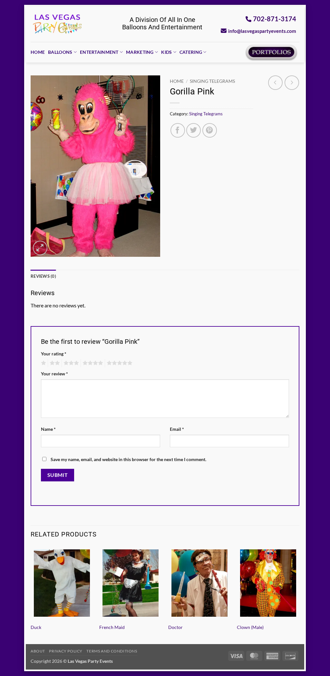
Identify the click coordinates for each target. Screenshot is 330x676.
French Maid (112, 627)
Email (177, 429)
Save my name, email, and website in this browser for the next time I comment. (128, 459)
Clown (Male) (250, 627)
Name (48, 429)
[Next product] (275, 82)
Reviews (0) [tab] (43, 276)
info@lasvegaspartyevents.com (262, 31)
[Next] (299, 594)
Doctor (175, 627)
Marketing (140, 52)
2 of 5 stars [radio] (54, 363)
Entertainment (99, 52)
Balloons (60, 52)
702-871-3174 (274, 19)
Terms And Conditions (111, 651)
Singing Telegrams (212, 81)
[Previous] (31, 594)
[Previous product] (292, 82)
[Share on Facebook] (177, 130)
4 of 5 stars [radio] (92, 363)
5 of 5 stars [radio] (118, 363)
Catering (191, 52)
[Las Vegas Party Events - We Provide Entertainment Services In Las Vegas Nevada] (57, 24)
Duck (36, 627)
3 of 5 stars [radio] (70, 363)
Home (38, 52)
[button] (40, 248)
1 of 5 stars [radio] (42, 363)
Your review (54, 373)
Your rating (53, 353)
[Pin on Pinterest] (209, 130)
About (38, 651)
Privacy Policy (65, 651)
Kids (166, 52)
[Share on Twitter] (193, 130)
